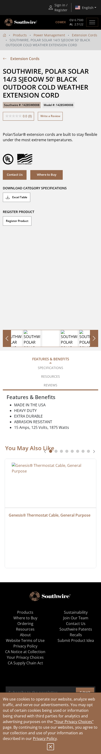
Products (20, 35)
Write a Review (50, 116)
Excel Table (19, 197)
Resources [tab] (50, 376)
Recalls (76, 634)
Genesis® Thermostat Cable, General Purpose (49, 515)
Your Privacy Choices (25, 657)
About (25, 634)
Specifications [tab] (50, 368)
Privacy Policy (45, 738)
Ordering (25, 623)
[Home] (4, 35)
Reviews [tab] (50, 385)
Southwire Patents (75, 629)
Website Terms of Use (25, 640)
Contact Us (15, 174)
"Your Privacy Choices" (73, 721)
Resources (25, 629)
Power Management (49, 35)
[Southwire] (21, 22)
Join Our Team (75, 618)
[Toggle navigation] (92, 22)
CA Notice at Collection (25, 651)
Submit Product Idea (76, 640)
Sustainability (76, 612)
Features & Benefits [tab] (50, 359)
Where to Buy (25, 618)
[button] (46, 174)
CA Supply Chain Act (25, 663)
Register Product (17, 221)
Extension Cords (84, 35)
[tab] (50, 451)
